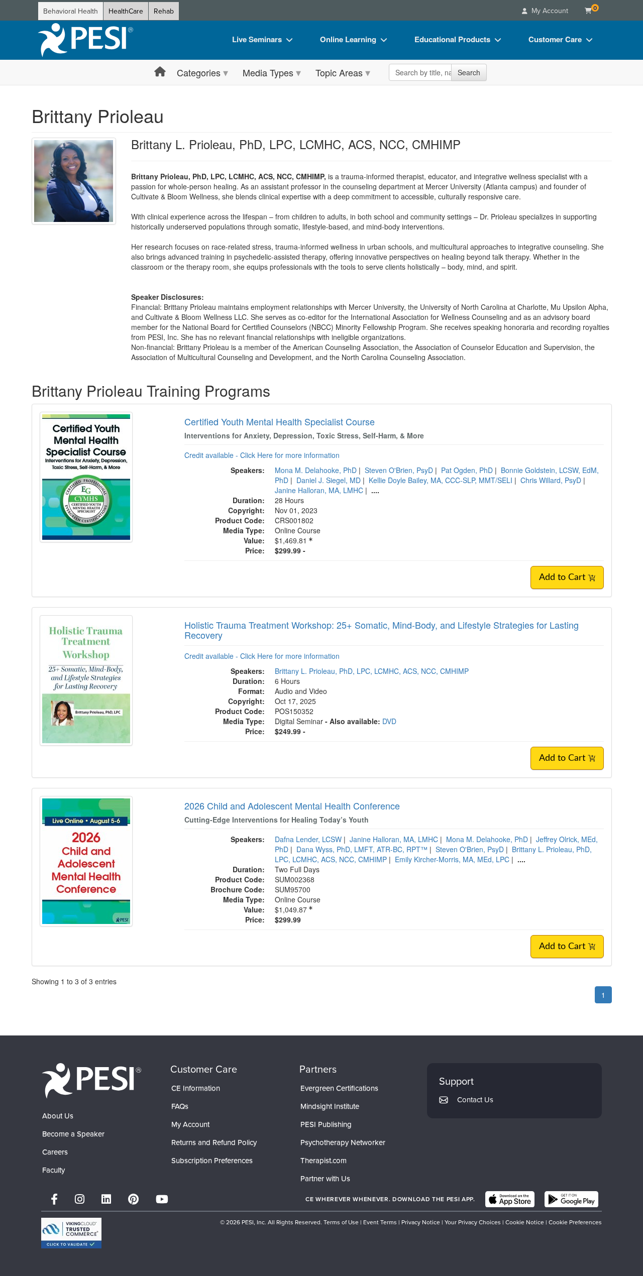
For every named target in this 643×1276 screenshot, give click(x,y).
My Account (190, 1124)
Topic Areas (339, 72)
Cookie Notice (524, 1222)
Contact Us (475, 1099)
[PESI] (91, 1080)
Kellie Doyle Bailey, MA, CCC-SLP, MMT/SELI (440, 480)
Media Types (268, 72)
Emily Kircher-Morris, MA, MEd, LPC (452, 859)
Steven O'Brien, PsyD (399, 470)
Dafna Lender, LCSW (308, 839)
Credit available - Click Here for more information (262, 455)
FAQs (179, 1106)
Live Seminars (257, 39)
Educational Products (452, 39)
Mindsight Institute (329, 1106)
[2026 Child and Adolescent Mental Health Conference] (86, 860)
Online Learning (348, 39)
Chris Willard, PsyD (550, 480)
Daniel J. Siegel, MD (328, 480)
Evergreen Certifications (339, 1088)
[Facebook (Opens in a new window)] (54, 1199)
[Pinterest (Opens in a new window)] (133, 1199)
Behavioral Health (70, 11)
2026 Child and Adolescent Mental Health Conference (292, 805)
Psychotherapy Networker (342, 1142)
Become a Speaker (73, 1133)
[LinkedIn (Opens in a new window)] (106, 1199)
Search (469, 72)
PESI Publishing (326, 1124)
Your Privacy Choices (473, 1222)
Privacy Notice (420, 1222)
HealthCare (126, 11)
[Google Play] (571, 1199)
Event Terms (380, 1222)
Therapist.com (323, 1160)
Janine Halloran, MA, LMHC (319, 490)
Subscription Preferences (212, 1160)
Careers (55, 1151)
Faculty (53, 1170)
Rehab (164, 11)
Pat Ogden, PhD (467, 470)
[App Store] (509, 1199)
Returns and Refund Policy (214, 1142)
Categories (199, 72)
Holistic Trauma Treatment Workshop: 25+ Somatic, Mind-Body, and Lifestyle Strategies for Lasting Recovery (381, 629)
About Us (57, 1115)
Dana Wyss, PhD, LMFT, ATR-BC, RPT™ (361, 849)
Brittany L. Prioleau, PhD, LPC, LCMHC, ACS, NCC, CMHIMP (372, 671)
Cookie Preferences (575, 1222)
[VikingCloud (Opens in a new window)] (71, 1233)
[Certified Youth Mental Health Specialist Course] (86, 476)
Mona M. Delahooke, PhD (316, 470)
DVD (389, 721)
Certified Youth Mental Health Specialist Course (279, 421)
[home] (85, 40)
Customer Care (555, 39)
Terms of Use (341, 1222)
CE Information (195, 1088)
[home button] (160, 72)
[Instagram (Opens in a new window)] (79, 1199)
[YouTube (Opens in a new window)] (162, 1199)
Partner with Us (325, 1178)
